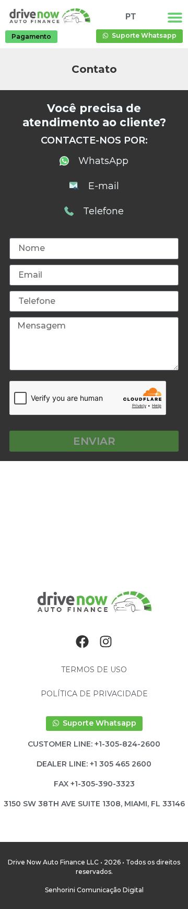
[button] (94, 784)
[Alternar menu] (175, 17)
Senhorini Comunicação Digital (94, 890)
